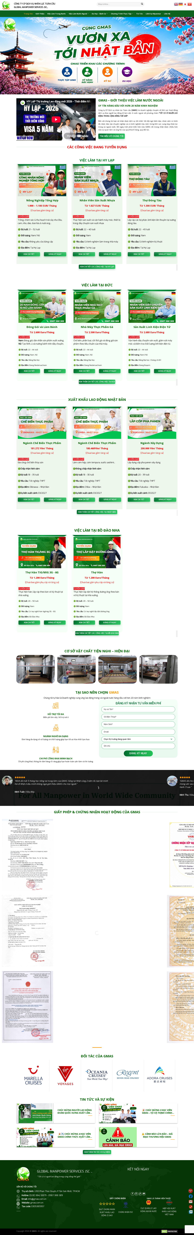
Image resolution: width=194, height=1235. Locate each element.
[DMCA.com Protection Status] (170, 1231)
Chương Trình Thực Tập (121, 14)
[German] (181, 4)
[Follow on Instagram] (136, 1194)
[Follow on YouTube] (144, 1194)
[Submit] (142, 4)
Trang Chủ (28, 14)
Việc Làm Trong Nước (56, 14)
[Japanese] (185, 4)
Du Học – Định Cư (99, 14)
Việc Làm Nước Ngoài (78, 14)
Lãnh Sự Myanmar (153, 14)
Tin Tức (139, 14)
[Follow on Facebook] (132, 1194)
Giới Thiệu (40, 14)
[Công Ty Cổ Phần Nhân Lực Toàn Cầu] (6, 5)
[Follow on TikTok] (140, 1194)
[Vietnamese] (190, 4)
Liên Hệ (167, 14)
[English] (176, 4)
